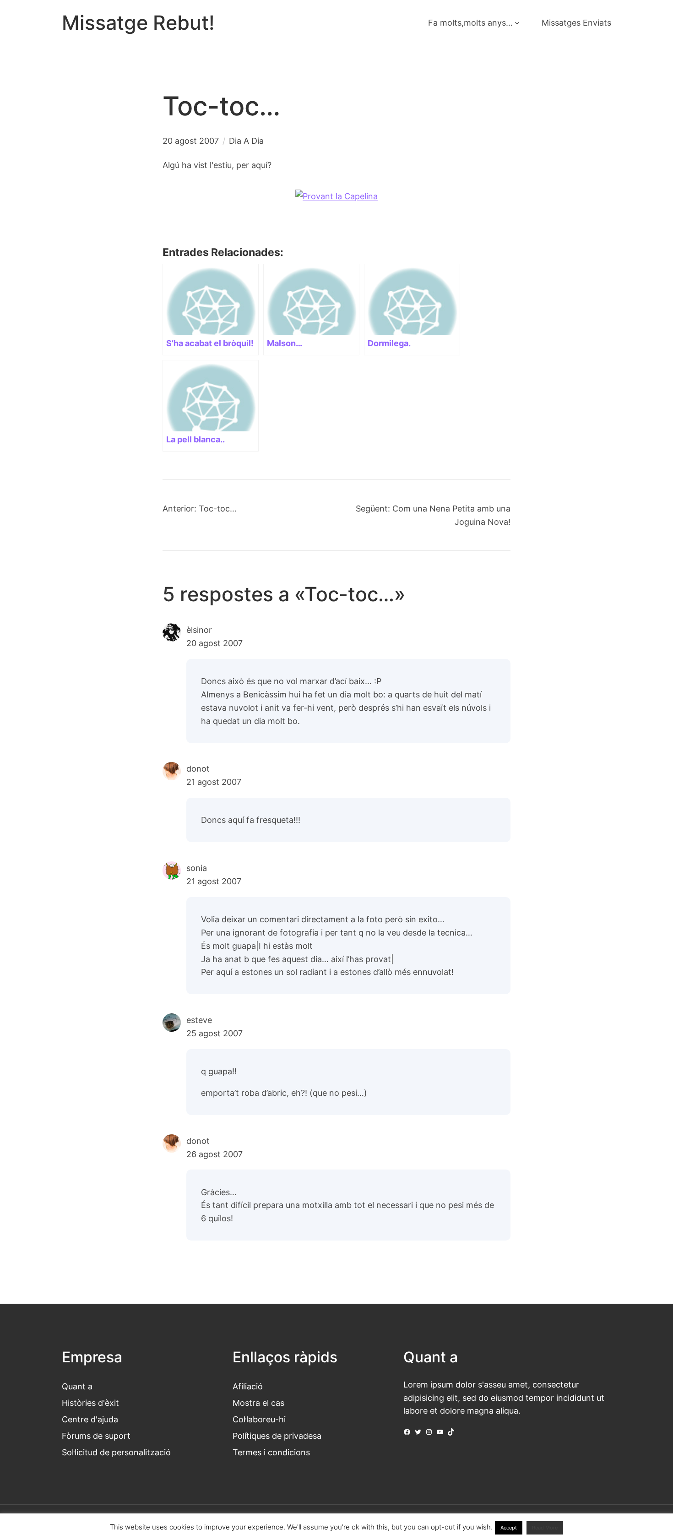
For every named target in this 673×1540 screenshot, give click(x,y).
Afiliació (248, 1386)
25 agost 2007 (214, 1033)
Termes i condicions (271, 1452)
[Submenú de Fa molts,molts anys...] (517, 22)
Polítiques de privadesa (277, 1436)
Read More (545, 1527)
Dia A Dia (246, 141)
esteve (199, 1020)
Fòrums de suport (96, 1436)
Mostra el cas (258, 1403)
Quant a (77, 1386)
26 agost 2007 (214, 1154)
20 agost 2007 (214, 643)
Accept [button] (508, 1527)
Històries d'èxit (90, 1403)
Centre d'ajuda (90, 1419)
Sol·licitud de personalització (116, 1452)
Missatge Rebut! (138, 22)
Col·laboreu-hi (259, 1419)
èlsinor (199, 630)
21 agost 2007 (213, 782)
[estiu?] (336, 196)
